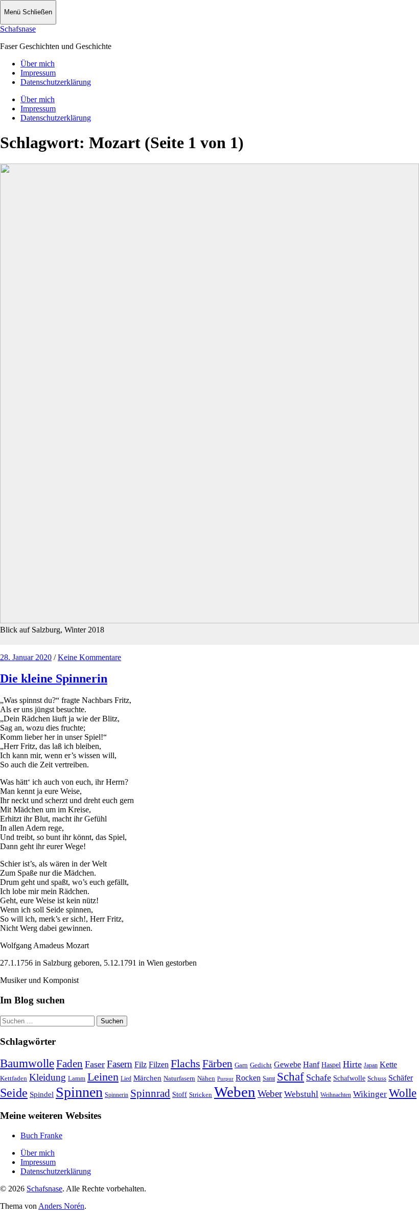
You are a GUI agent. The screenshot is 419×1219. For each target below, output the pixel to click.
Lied (126, 1078)
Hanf (311, 1064)
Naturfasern (179, 1078)
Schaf (290, 1076)
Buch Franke (41, 1135)
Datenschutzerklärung (55, 82)
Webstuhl (301, 1094)
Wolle (402, 1093)
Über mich (37, 63)
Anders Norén (61, 1206)
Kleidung (47, 1077)
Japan (371, 1065)
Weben (234, 1092)
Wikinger (370, 1094)
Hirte (352, 1064)
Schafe (318, 1077)
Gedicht (261, 1065)
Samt (269, 1078)
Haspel (331, 1065)
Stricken (200, 1094)
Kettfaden (13, 1078)
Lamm (76, 1078)
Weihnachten (335, 1094)
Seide (14, 1092)
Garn (241, 1065)
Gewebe (287, 1064)
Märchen (147, 1078)
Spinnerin (116, 1094)
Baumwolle (27, 1063)
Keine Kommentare (89, 657)
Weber (270, 1093)
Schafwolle (349, 1078)
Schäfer (400, 1077)
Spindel (42, 1094)
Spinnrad (150, 1093)
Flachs (185, 1063)
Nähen (206, 1078)
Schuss (376, 1078)
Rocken (248, 1077)
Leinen (103, 1076)
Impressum (38, 72)
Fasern (119, 1064)
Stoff (179, 1094)
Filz (140, 1064)
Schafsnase (18, 29)
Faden (69, 1063)
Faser (95, 1064)
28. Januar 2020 (26, 657)
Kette (388, 1064)
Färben (217, 1064)
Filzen (159, 1064)
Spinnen (79, 1092)
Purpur (225, 1079)
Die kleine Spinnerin (53, 678)
